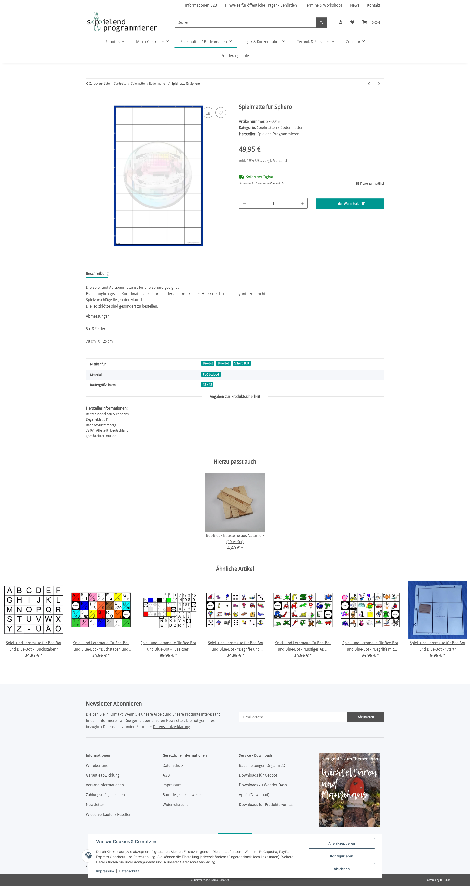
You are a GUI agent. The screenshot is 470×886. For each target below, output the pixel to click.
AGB (166, 775)
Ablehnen (342, 869)
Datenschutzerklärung (171, 726)
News (354, 5)
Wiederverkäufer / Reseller (108, 814)
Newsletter (95, 804)
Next (458, 622)
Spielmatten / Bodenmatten (280, 127)
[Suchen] (321, 22)
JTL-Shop (445, 880)
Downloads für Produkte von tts (266, 804)
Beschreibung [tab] (97, 273)
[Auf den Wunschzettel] (220, 112)
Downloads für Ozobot (258, 775)
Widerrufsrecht (175, 804)
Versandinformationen (105, 785)
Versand (280, 160)
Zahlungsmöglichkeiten (105, 794)
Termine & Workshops (323, 5)
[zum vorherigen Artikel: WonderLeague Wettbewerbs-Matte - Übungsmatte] (369, 84)
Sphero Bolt (241, 363)
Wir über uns (97, 765)
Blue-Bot (223, 363)
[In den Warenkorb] (90, 100)
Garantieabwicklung (102, 775)
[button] (340, 22)
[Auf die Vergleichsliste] (208, 112)
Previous (12, 622)
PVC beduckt (211, 374)
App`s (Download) (254, 794)
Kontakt (373, 5)
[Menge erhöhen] (302, 203)
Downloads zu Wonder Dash (263, 785)
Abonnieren (366, 716)
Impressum (105, 871)
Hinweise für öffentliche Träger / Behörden (261, 5)
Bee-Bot (208, 363)
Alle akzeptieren (341, 843)
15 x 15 (207, 384)
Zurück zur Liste (99, 83)
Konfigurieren (341, 856)
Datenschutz (129, 871)
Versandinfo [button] (277, 183)
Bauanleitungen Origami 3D (262, 765)
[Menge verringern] (244, 203)
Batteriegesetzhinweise (182, 794)
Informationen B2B (201, 5)
